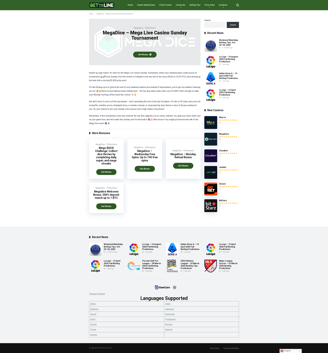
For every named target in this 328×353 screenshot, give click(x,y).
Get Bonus (143, 54)
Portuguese (170, 319)
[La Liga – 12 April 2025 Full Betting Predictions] (95, 272)
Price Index (209, 5)
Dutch (92, 319)
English (93, 324)
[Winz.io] (210, 128)
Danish (93, 314)
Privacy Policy (214, 348)
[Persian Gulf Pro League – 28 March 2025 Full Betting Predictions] (133, 272)
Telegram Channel (97, 294)
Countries (223, 5)
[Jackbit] (210, 178)
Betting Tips (194, 5)
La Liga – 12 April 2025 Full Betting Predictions (112, 263)
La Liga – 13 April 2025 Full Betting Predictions (227, 92)
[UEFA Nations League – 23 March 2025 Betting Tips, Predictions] (172, 272)
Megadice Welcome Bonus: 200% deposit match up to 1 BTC (106, 194)
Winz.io (222, 117)
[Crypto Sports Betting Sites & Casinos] (102, 4)
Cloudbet (223, 150)
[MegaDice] (210, 145)
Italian (168, 304)
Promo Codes (165, 5)
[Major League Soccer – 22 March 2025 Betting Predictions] (210, 272)
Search (207, 20)
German (93, 335)
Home (130, 5)
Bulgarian (94, 309)
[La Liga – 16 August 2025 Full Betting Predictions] (210, 67)
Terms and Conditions (231, 348)
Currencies (180, 5)
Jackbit (222, 167)
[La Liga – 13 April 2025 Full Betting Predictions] (210, 101)
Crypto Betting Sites (146, 5)
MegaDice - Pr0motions (145, 28)
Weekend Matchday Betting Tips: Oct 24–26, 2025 (228, 42)
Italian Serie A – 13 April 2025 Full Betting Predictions (228, 75)
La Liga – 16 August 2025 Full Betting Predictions (228, 59)
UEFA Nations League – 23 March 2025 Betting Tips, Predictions (190, 264)
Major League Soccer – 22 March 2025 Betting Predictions (228, 264)
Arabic (93, 304)
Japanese (169, 309)
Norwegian (170, 314)
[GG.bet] (210, 195)
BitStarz (223, 200)
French (93, 329)
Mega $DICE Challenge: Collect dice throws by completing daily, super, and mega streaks (106, 155)
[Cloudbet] (210, 161)
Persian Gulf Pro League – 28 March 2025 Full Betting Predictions (151, 264)
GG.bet (222, 184)
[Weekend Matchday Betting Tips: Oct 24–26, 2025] (210, 51)
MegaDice (224, 134)
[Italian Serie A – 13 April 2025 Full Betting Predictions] (210, 84)
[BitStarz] (210, 211)
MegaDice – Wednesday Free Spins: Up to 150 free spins (145, 155)
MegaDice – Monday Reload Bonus (183, 156)
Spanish (168, 329)
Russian (168, 324)
